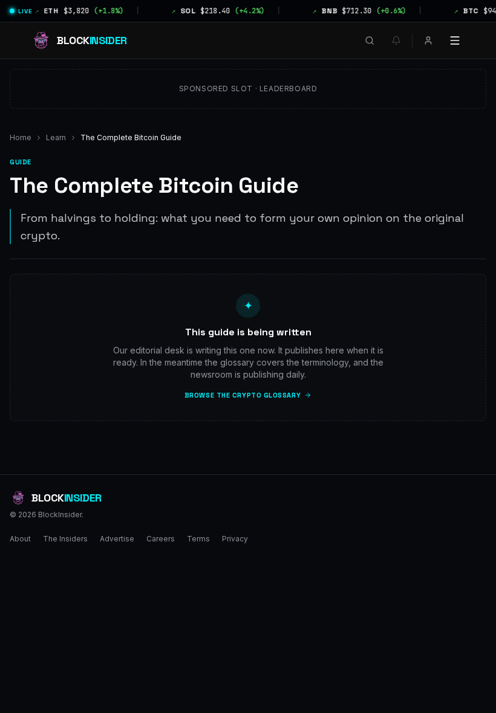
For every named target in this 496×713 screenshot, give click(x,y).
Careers (160, 538)
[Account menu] (428, 40)
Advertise (117, 538)
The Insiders (65, 538)
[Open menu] (455, 40)
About (20, 538)
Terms (198, 538)
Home (20, 137)
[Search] (369, 40)
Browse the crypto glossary (242, 395)
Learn (56, 137)
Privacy (235, 538)
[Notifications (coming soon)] (396, 40)
